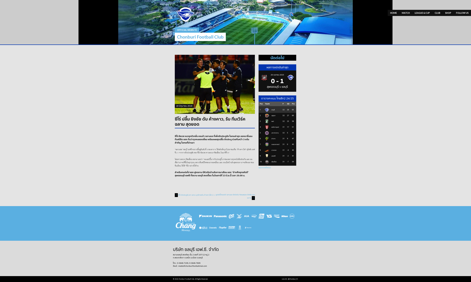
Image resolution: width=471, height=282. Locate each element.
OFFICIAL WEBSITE (187, 30)
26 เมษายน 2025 (277, 74)
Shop (448, 13)
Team (267, 104)
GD (288, 104)
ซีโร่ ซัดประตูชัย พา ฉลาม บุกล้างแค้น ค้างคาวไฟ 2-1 (196, 195)
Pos (261, 104)
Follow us (462, 13)
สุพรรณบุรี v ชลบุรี (277, 87)
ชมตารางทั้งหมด (265, 167)
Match (406, 13)
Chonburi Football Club (200, 37)
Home (393, 13)
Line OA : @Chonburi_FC (290, 279)
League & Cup (422, 13)
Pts (293, 104)
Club (437, 13)
